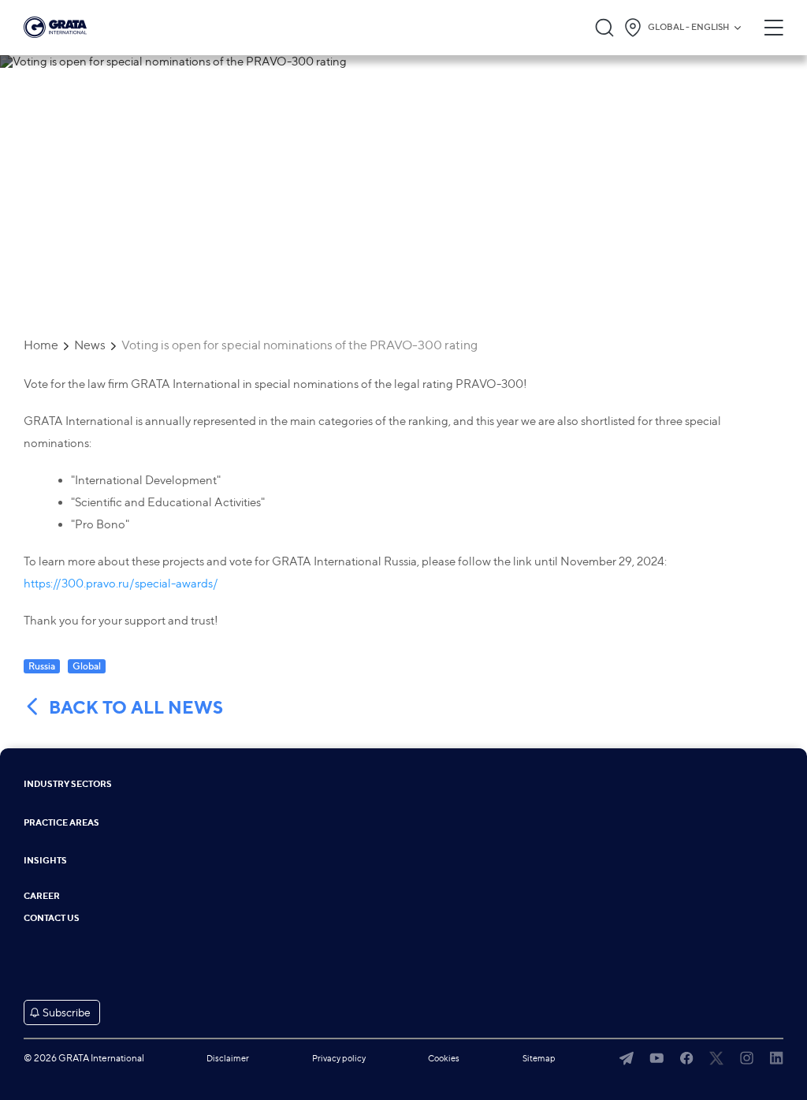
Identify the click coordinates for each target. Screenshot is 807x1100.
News (90, 345)
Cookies (443, 1058)
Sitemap (539, 1058)
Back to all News (136, 708)
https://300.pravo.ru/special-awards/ (121, 583)
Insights (45, 860)
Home (41, 345)
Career (42, 896)
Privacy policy (339, 1058)
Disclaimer (227, 1058)
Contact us (52, 918)
